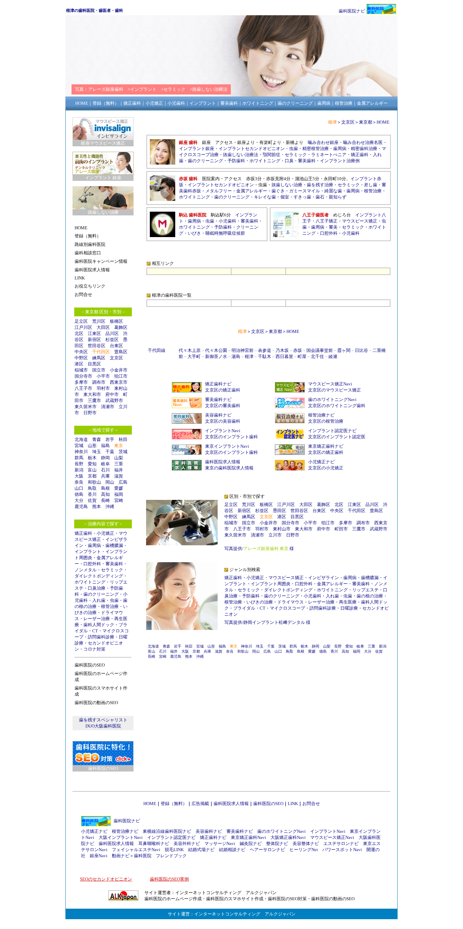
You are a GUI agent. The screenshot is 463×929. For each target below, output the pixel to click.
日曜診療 (349, 608)
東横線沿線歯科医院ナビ (167, 831)
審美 (333, 227)
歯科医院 (143, 855)
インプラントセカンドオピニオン (252, 148)
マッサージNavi (219, 843)
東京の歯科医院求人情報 (229, 467)
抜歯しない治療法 (240, 154)
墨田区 (279, 510)
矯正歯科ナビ (218, 383)
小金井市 (118, 370)
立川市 (275, 534)
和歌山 (94, 482)
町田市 (341, 528)
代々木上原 (190, 350)
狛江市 (120, 376)
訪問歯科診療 (101, 636)
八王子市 (83, 388)
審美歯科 (114, 563)
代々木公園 (216, 350)
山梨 (118, 457)
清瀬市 (107, 406)
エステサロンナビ (341, 843)
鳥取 (92, 488)
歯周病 (94, 545)
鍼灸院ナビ (251, 843)
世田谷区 (96, 345)
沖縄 (109, 506)
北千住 (317, 356)
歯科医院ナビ (352, 11)
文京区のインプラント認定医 (336, 436)
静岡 (105, 457)
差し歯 (370, 184)
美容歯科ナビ (218, 415)
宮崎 (118, 500)
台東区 (116, 345)
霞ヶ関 (343, 350)
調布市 (98, 382)
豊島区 (120, 351)
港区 (79, 363)
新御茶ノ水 (216, 356)
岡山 (109, 482)
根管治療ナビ (321, 415)
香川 (92, 494)
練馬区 (98, 357)
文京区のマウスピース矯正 (334, 390)
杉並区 (112, 339)
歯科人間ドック (98, 624)
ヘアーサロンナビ (267, 849)
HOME (383, 122)
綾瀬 (332, 356)
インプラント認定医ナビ (332, 430)
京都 (92, 476)
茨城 (123, 451)
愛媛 (118, 488)
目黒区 (94, 363)
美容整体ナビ (306, 843)
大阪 (79, 476)
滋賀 (118, 476)
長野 (79, 463)
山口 (79, 488)
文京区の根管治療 (325, 421)
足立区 (81, 321)
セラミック (112, 569)
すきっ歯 (302, 196)
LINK (293, 803)
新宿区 (94, 339)
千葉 (109, 451)
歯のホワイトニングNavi (332, 399)
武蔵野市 (114, 400)
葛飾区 (120, 327)
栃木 (92, 457)
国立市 (101, 370)
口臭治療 (96, 588)
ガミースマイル (304, 190)
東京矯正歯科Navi (248, 837)
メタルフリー (218, 190)
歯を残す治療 (320, 184)
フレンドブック (171, 855)
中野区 (81, 357)
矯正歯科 (83, 533)
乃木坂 (282, 350)
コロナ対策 (94, 649)
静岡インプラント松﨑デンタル (274, 622)
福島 (105, 445)
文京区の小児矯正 (325, 467)
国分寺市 (83, 376)
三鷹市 (94, 400)
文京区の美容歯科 (222, 421)
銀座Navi (98, 855)
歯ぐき (278, 190)
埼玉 (96, 451)
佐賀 (92, 500)
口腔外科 (92, 563)
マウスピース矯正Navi (330, 383)
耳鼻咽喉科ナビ (153, 843)
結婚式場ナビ (201, 849)
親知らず (337, 196)
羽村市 (103, 388)
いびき (194, 233)
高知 (105, 494)
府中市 (112, 394)
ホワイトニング (90, 582)
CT (95, 630)
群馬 (79, 457)
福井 (118, 469)
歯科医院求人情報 (222, 461)
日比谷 (361, 350)
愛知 (92, 463)
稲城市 (81, 370)
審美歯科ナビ (218, 399)
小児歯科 (227, 221)
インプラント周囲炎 (270, 583)
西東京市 (118, 382)
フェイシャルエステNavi (136, 849)
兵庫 (105, 476)
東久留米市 (86, 406)
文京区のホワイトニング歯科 (336, 405)
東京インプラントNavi (227, 446)
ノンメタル (86, 569)
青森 (96, 439)
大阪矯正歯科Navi (288, 837)
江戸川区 (83, 327)
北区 (79, 333)
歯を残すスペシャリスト (103, 719)
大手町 (194, 356)
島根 (105, 488)
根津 (249, 356)
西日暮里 (284, 356)
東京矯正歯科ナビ (325, 446)
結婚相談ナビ (232, 849)
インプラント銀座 (196, 148)
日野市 (90, 412)
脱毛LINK (174, 849)
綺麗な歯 (333, 190)
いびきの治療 (259, 602)
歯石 (320, 196)
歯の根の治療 (370, 595)
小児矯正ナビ (321, 461)
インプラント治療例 (340, 160)
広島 (123, 482)
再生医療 (348, 602)
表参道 (264, 350)
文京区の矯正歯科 (222, 390)
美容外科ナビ (187, 843)
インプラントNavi (222, 430)
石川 (105, 469)
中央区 (81, 351)
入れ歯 (98, 600)
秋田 (123, 439)
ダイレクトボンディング (99, 575)
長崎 (105, 500)
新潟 (79, 469)
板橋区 (116, 321)
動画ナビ (120, 855)
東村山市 (281, 528)
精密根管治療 (315, 148)
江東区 (94, 333)
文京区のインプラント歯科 (231, 436)
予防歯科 (236, 160)
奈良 (79, 482)
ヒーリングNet (303, 849)
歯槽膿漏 (114, 545)
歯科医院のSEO (268, 803)
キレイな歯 (265, 196)
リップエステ (365, 589)
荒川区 (98, 321)
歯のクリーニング (101, 594)
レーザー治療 (96, 618)
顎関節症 (271, 154)
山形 (92, 445)
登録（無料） (174, 803)
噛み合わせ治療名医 (363, 142)
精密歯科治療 (364, 148)
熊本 (96, 506)
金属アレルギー (251, 190)
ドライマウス (290, 602)
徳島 (79, 494)
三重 (118, 463)
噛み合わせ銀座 (323, 142)
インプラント (88, 551)
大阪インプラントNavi (121, 837)
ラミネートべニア (328, 154)
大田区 (103, 327)
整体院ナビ (277, 843)
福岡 (118, 494)
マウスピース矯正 (359, 221)
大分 (79, 500)
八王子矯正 (327, 221)
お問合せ (311, 803)
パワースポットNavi (342, 849)
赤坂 (297, 350)
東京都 (365, 122)
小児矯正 (105, 533)
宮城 (79, 445)
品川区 (112, 333)
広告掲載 (200, 803)
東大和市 (92, 394)
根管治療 (110, 606)
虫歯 (114, 600)
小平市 (103, 376)
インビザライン (323, 577)
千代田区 (356, 510)
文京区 (116, 357)
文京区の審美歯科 (222, 405)
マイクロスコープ (287, 608)
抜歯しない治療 (286, 184)
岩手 (109, 439)
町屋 (302, 356)
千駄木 (264, 356)
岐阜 (105, 463)
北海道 (81, 439)
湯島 (236, 356)
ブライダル (244, 608)
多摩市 (81, 382)
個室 (284, 196)
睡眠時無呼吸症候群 (225, 233)
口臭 (289, 160)
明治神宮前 (243, 350)
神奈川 (81, 451)
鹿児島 (81, 506)
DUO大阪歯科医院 (103, 726)
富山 (92, 469)
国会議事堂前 (319, 350)
